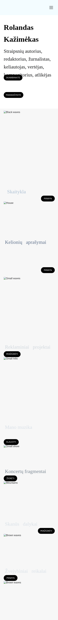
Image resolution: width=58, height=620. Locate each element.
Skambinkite (13, 77)
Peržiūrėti (12, 353)
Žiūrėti (10, 478)
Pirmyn (48, 198)
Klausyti (11, 441)
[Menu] (51, 7)
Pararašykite (13, 94)
